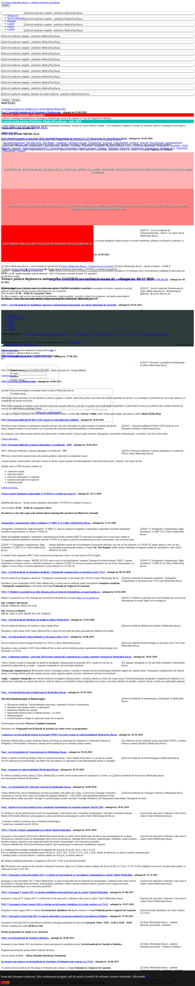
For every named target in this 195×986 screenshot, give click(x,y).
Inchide (5, 982)
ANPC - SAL (131, 334)
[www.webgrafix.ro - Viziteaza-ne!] (19, 345)
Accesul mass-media (83, 334)
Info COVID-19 (104, 334)
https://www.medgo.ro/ (88, 598)
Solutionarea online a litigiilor (154, 334)
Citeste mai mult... (10, 132)
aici (148, 976)
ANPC (118, 334)
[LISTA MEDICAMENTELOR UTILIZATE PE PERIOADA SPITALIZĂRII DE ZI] (47, 261)
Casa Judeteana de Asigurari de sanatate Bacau (46, 334)
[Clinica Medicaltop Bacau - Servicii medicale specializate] (30, 2)
